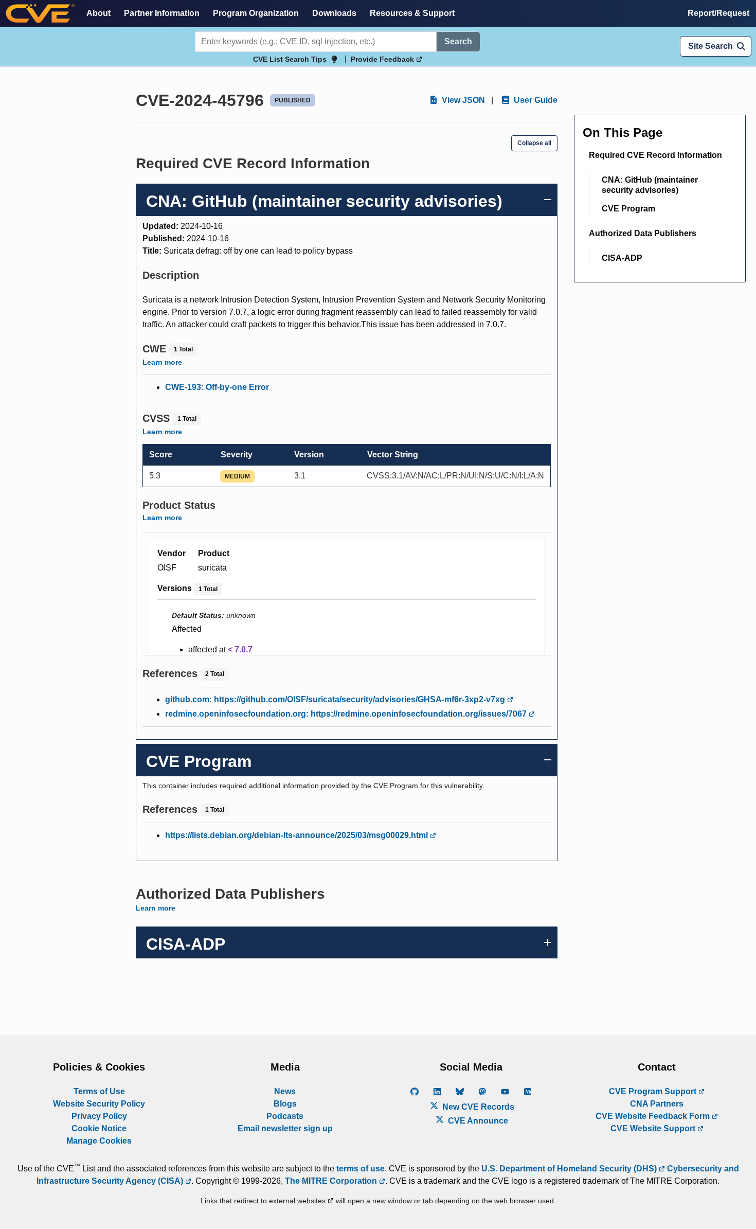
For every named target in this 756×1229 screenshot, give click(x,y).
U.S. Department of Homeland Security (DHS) (570, 1168)
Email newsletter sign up (285, 1128)
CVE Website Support (653, 1128)
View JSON (462, 100)
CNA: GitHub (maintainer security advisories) (650, 184)
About (98, 13)
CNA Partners (656, 1103)
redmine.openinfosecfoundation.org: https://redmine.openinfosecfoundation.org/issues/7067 (347, 713)
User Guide (534, 100)
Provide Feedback (383, 59)
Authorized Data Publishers (642, 233)
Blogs (285, 1103)
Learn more (162, 362)
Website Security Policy (99, 1103)
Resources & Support (412, 13)
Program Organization (256, 13)
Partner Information (162, 13)
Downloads (334, 13)
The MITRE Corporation (332, 1181)
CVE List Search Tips (290, 59)
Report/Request (718, 13)
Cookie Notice (99, 1128)
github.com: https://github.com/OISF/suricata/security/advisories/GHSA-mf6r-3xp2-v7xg (336, 699)
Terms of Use (99, 1091)
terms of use (360, 1168)
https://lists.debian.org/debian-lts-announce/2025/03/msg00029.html (297, 835)
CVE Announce (477, 1120)
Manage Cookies (99, 1140)
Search (458, 41)
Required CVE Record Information (655, 155)
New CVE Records (477, 1106)
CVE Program (628, 208)
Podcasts (284, 1116)
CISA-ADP (622, 258)
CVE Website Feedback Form (654, 1116)
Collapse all (534, 143)
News (285, 1091)
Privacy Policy (99, 1116)
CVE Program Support (653, 1091)
